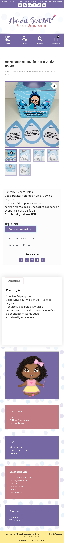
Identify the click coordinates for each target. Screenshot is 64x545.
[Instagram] (25, 5)
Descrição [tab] (14, 280)
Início (7, 71)
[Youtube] (30, 5)
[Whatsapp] (34, 5)
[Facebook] (20, 5)
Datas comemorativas (21, 71)
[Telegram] (44, 5)
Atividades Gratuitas (22, 238)
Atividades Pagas (20, 245)
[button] (8, 39)
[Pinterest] (39, 5)
